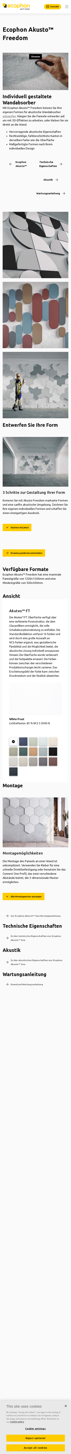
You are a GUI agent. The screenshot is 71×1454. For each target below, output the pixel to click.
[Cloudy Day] (13, 761)
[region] (35, 1427)
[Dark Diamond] (53, 751)
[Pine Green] (23, 751)
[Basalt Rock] (13, 771)
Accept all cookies (35, 1447)
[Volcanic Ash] (23, 761)
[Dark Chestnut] (53, 761)
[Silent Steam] (43, 751)
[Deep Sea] (23, 741)
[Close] (65, 1406)
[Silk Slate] (43, 761)
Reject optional (36, 1438)
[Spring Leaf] (13, 751)
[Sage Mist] (33, 741)
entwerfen (9, 116)
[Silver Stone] (33, 761)
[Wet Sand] (33, 751)
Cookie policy (17, 1421)
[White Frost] (13, 741)
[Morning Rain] (43, 741)
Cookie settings (35, 1428)
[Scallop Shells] (53, 741)
